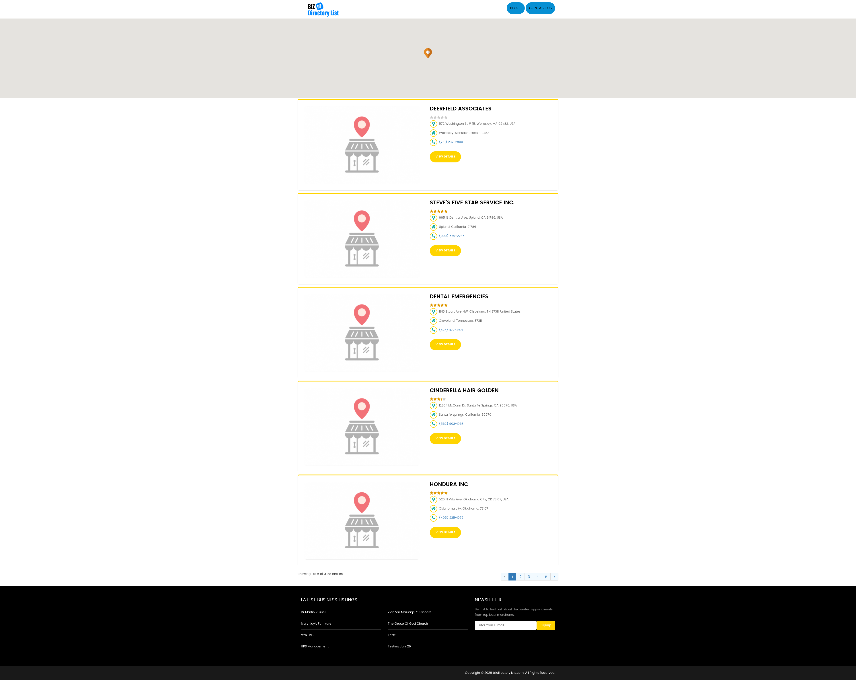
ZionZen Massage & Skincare (410, 612)
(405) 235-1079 (451, 517)
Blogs (515, 8)
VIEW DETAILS (445, 156)
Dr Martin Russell (313, 612)
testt (391, 635)
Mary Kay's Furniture (316, 623)
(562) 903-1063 (451, 423)
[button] (428, 53)
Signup (546, 625)
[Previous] (505, 576)
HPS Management (315, 646)
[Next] (554, 576)
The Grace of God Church (408, 623)
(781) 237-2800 (451, 142)
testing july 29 (399, 646)
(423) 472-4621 (451, 330)
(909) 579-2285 (452, 236)
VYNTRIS (307, 635)
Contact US (540, 8)
